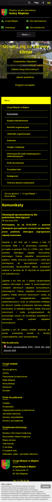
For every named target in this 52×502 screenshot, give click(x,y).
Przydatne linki (14, 169)
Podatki (6, 403)
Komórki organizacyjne (18, 127)
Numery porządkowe (13, 420)
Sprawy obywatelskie (13, 417)
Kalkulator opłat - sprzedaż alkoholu (20, 454)
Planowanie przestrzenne (15, 376)
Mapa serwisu (9, 440)
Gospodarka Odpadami (25, 61)
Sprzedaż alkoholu (12, 413)
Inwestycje (10, 27)
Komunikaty (12, 114)
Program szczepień (25, 85)
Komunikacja (9, 383)
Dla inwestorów (37, 27)
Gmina (6, 373)
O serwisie (7, 447)
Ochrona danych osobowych (20, 182)
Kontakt (6, 390)
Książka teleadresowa (17, 120)
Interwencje (8, 443)
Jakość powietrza (25, 77)
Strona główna (11, 193)
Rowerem (7, 387)
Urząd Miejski (11, 21)
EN (48, 3)
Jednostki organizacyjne (18, 134)
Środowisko (8, 406)
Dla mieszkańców (38, 21)
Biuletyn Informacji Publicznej (17, 433)
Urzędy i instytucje (15, 147)
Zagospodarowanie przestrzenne (18, 410)
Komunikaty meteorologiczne (16, 436)
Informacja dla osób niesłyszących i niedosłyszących (24, 154)
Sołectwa (11, 140)
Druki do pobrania (15, 163)
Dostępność (12, 176)
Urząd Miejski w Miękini (18, 107)
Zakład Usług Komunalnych (25, 69)
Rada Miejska (9, 380)
